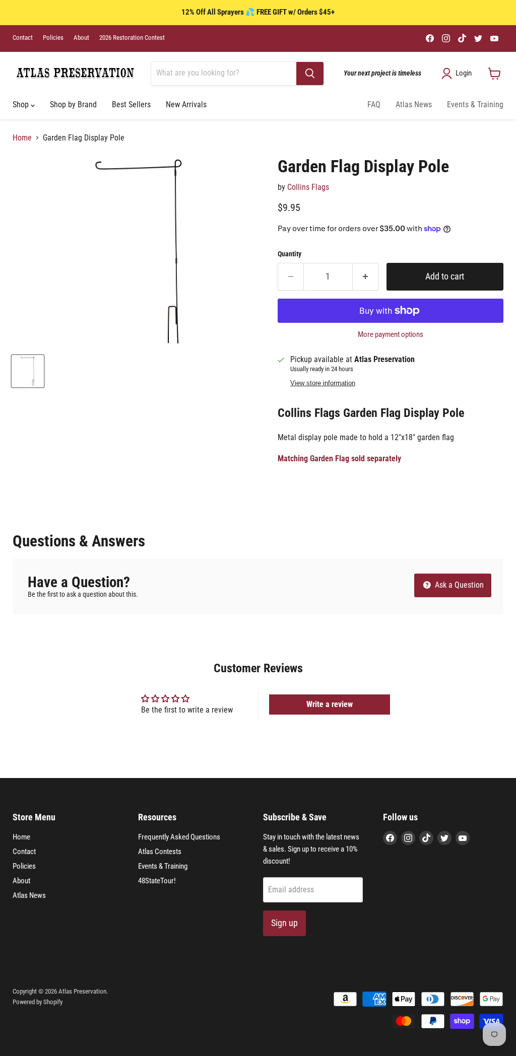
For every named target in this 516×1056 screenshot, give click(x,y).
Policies (53, 37)
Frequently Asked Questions (179, 836)
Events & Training (475, 104)
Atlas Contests (159, 851)
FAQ (373, 104)
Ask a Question (458, 585)
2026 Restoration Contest (132, 37)
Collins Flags (308, 187)
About (81, 37)
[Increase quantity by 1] (365, 277)
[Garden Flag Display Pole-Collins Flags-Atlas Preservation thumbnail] (28, 371)
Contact (23, 37)
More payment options (390, 334)
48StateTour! (157, 880)
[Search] (310, 73)
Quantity (289, 254)
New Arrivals (186, 104)
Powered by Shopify (37, 1002)
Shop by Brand (73, 104)
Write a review (329, 704)
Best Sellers (131, 104)
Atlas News (414, 104)
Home (22, 138)
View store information (322, 383)
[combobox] (223, 73)
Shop (22, 104)
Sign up (284, 923)
